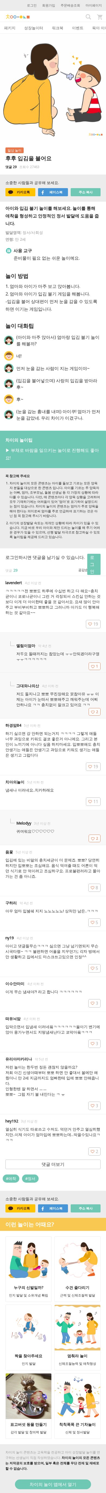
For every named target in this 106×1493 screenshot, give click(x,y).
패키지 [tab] (9, 27)
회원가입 (48, 5)
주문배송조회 (70, 5)
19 (95, 624)
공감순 (83, 570)
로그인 (32, 5)
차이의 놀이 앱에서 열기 (53, 1484)
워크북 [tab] (57, 27)
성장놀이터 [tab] (33, 27)
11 (95, 802)
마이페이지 (94, 5)
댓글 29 (11, 167)
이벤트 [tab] (77, 27)
